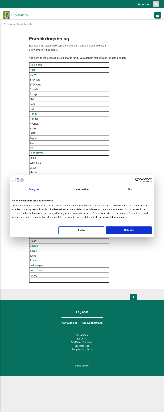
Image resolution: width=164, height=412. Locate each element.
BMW (33, 75)
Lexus (33, 167)
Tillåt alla (129, 230)
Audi (32, 70)
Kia (31, 148)
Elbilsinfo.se (9, 24)
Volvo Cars (36, 270)
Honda (33, 114)
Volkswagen (37, 265)
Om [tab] (130, 189)
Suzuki (33, 250)
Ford (32, 104)
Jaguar (33, 138)
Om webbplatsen (92, 323)
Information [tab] (82, 189)
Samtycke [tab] (34, 189)
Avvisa (81, 230)
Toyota (33, 260)
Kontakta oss (70, 323)
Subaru (34, 245)
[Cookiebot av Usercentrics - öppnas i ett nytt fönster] (138, 180)
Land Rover (36, 153)
